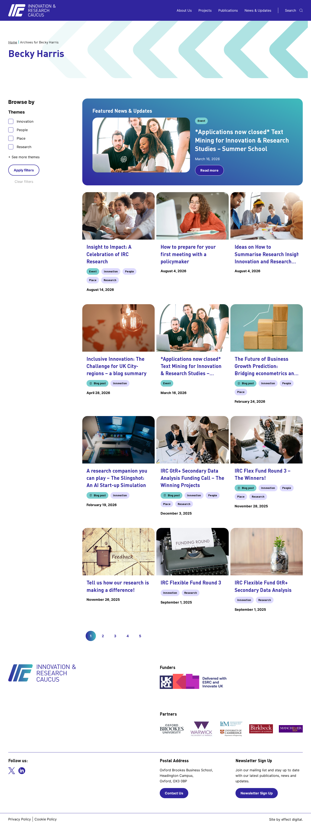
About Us (184, 10)
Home (12, 42)
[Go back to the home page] (32, 10)
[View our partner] (172, 729)
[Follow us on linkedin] (21, 770)
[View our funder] (193, 681)
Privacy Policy (19, 819)
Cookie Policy (45, 819)
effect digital (291, 819)
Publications (228, 10)
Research (24, 147)
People (22, 130)
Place (21, 138)
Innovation (25, 121)
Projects (205, 10)
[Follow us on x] (11, 770)
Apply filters (24, 170)
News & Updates (258, 10)
